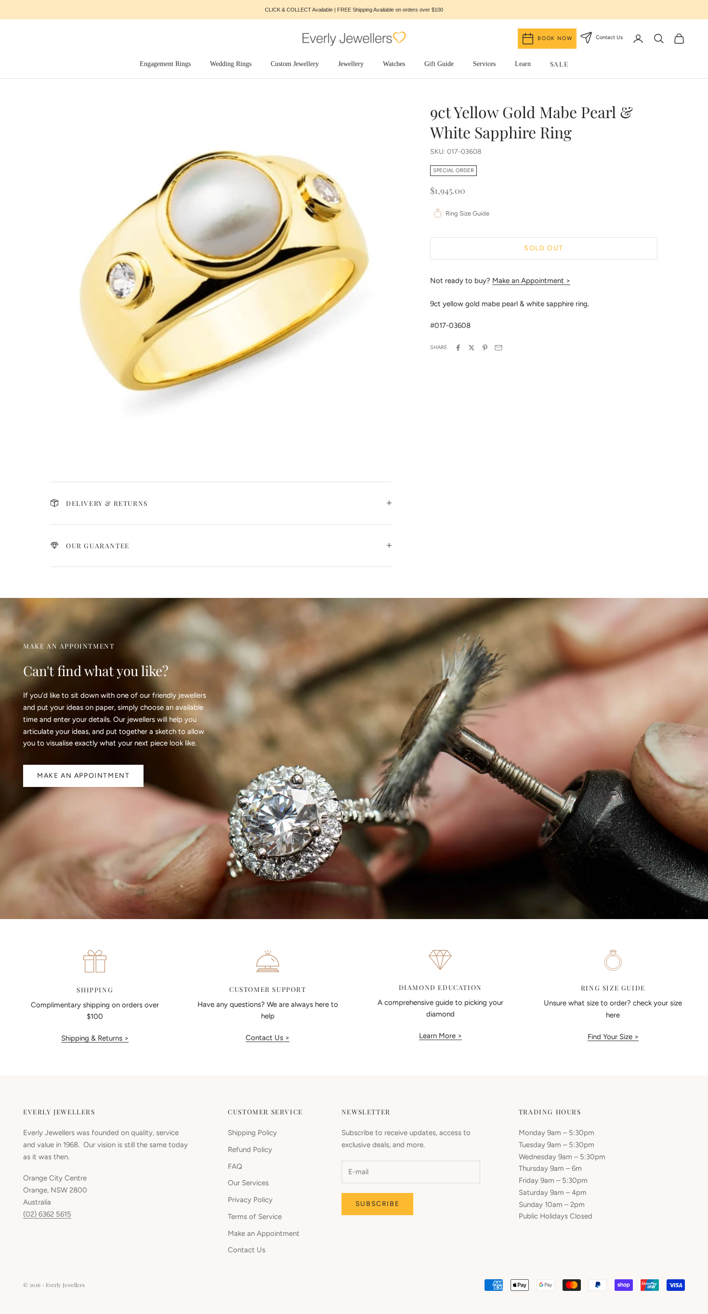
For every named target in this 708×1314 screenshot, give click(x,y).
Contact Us (246, 1250)
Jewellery (351, 64)
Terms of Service (255, 1216)
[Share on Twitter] (471, 348)
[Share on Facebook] (458, 348)
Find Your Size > (613, 1036)
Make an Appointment (83, 776)
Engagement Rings (165, 64)
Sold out (544, 248)
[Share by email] (498, 348)
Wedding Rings (230, 64)
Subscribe (377, 1204)
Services (484, 64)
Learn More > (440, 1035)
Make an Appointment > (531, 280)
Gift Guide (439, 64)
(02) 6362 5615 (47, 1214)
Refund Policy (250, 1149)
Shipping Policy (252, 1132)
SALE (559, 63)
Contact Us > (267, 1037)
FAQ (235, 1166)
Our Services (248, 1183)
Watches (394, 64)
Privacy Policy (250, 1199)
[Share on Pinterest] (485, 348)
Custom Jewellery (295, 64)
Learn (523, 64)
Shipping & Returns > (95, 1038)
